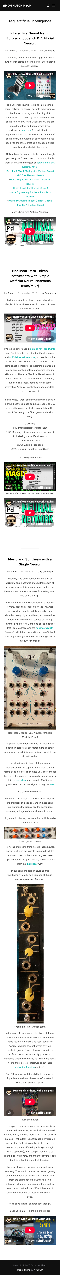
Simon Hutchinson (16, 5)
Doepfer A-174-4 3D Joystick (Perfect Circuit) (30, 171)
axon (52, 784)
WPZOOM (38, 1270)
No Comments (47, 50)
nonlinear (32, 863)
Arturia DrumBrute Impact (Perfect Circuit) (31, 200)
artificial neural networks (22, 357)
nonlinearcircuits (44, 627)
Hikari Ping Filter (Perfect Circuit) (30, 188)
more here (26, 130)
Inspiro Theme (23, 1270)
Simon (11, 50)
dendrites (21, 780)
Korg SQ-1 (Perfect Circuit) (30, 205)
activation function (25, 1067)
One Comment (45, 571)
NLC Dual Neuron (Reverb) (30, 175)
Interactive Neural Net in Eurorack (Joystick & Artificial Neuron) (30, 38)
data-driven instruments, (43, 348)
